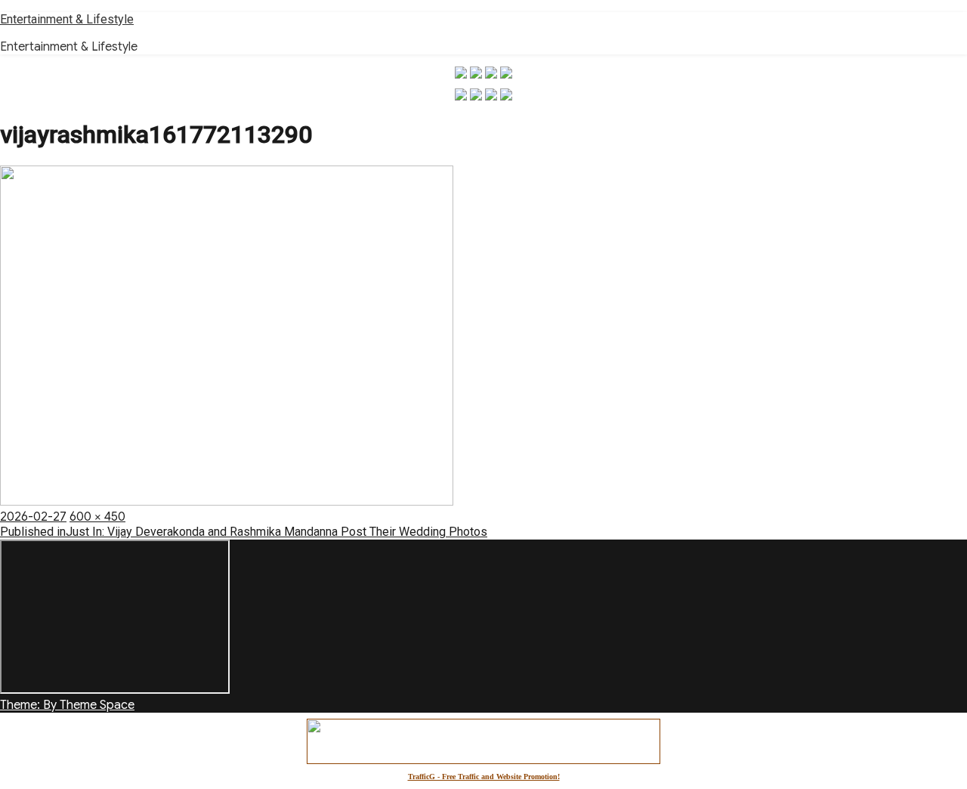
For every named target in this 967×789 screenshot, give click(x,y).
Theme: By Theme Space (67, 705)
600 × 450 (97, 516)
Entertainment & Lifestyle (67, 19)
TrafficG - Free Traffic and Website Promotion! (484, 776)
